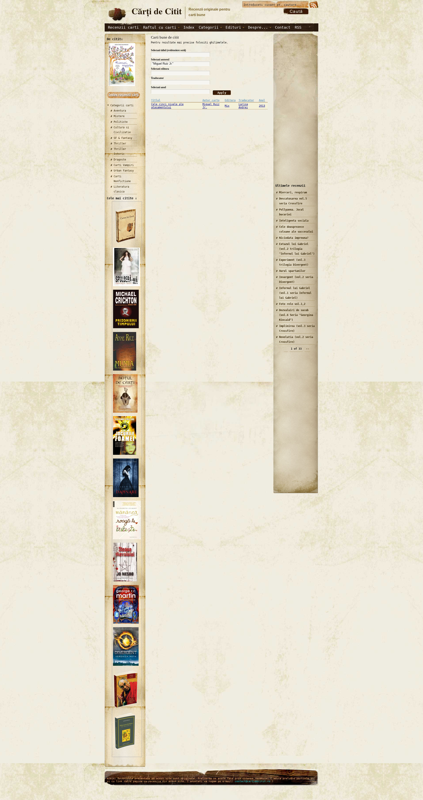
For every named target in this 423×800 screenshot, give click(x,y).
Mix (227, 105)
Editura (230, 100)
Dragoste (120, 159)
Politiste (121, 121)
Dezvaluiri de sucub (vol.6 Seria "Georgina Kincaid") (296, 315)
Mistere (119, 116)
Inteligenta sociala (293, 220)
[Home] (117, 21)
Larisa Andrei (243, 106)
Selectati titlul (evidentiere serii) (168, 50)
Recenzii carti (123, 27)
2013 (262, 105)
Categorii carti (122, 105)
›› (307, 348)
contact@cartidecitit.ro (252, 781)
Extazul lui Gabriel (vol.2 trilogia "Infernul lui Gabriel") (297, 248)
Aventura (120, 110)
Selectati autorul (160, 59)
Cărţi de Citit (157, 10)
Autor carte (210, 100)
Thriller (120, 143)
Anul (262, 100)
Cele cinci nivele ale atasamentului (167, 106)
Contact (282, 27)
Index (188, 27)
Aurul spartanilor (292, 270)
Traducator (157, 78)
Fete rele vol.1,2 (292, 304)
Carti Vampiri (124, 165)
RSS (298, 27)
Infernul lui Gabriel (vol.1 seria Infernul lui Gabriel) (295, 293)
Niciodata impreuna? (293, 237)
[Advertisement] (294, 112)
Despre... (258, 27)
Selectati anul (158, 87)
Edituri (233, 27)
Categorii (209, 27)
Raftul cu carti (159, 27)
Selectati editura (160, 68)
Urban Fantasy (124, 170)
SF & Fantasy (123, 138)
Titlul (155, 100)
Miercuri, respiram (293, 192)
